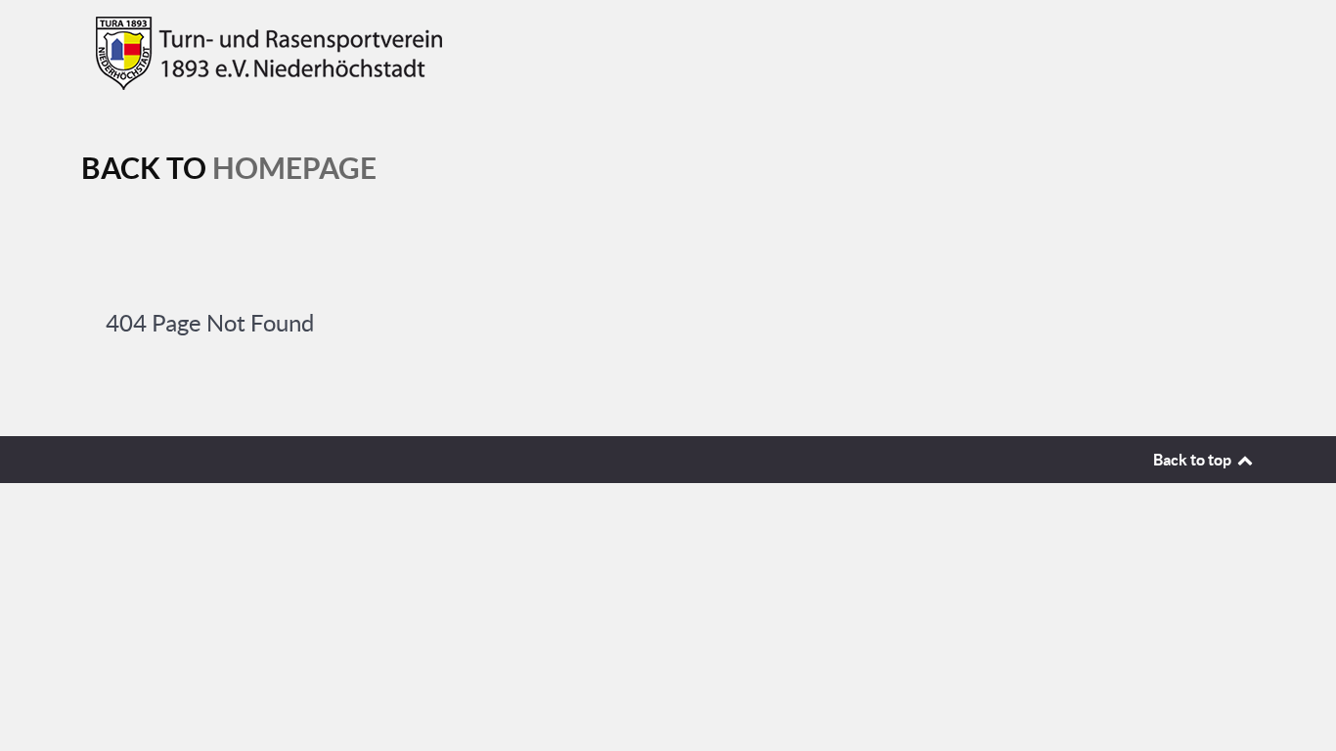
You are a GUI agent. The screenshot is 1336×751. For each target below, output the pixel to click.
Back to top (1193, 459)
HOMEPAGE (294, 168)
